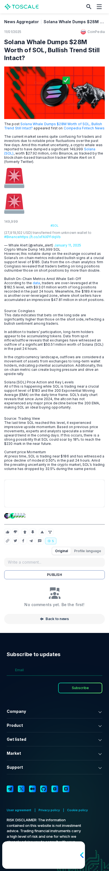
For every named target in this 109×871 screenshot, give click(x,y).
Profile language (87, 551)
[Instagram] (66, 788)
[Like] (7, 532)
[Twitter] (21, 788)
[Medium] (32, 788)
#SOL (54, 225)
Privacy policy (49, 810)
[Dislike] (15, 532)
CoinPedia (96, 32)
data (36, 283)
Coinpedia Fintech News (84, 128)
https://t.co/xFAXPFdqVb (40, 237)
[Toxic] (50, 532)
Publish (54, 575)
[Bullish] (25, 532)
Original (61, 551)
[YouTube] (54, 788)
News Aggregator (21, 21)
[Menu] (101, 7)
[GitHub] (43, 788)
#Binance (12, 237)
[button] (88, 6)
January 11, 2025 (67, 245)
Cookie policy (77, 810)
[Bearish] (32, 532)
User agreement (19, 810)
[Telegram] (10, 788)
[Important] (42, 532)
